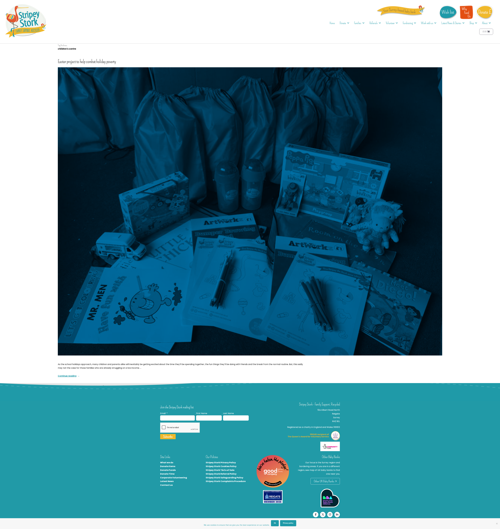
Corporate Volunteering (173, 477)
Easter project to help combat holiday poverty (87, 61)
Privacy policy (288, 523)
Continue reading (69, 375)
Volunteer (390, 23)
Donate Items (167, 466)
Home (332, 23)
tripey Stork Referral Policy (221, 473)
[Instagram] (330, 514)
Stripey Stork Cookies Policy (221, 466)
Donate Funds (168, 470)
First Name (201, 413)
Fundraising (408, 23)
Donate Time (167, 473)
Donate (343, 23)
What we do (166, 462)
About (485, 23)
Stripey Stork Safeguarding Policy (224, 477)
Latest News (167, 481)
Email (163, 413)
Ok (275, 523)
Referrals (373, 23)
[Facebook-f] (315, 514)
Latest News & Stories (451, 23)
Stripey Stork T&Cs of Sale (220, 470)
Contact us (166, 485)
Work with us (427, 23)
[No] (496, 523)
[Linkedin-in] (337, 514)
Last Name (228, 413)
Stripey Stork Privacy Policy (221, 462)
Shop (471, 23)
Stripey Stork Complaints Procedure (226, 481)
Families (357, 23)
